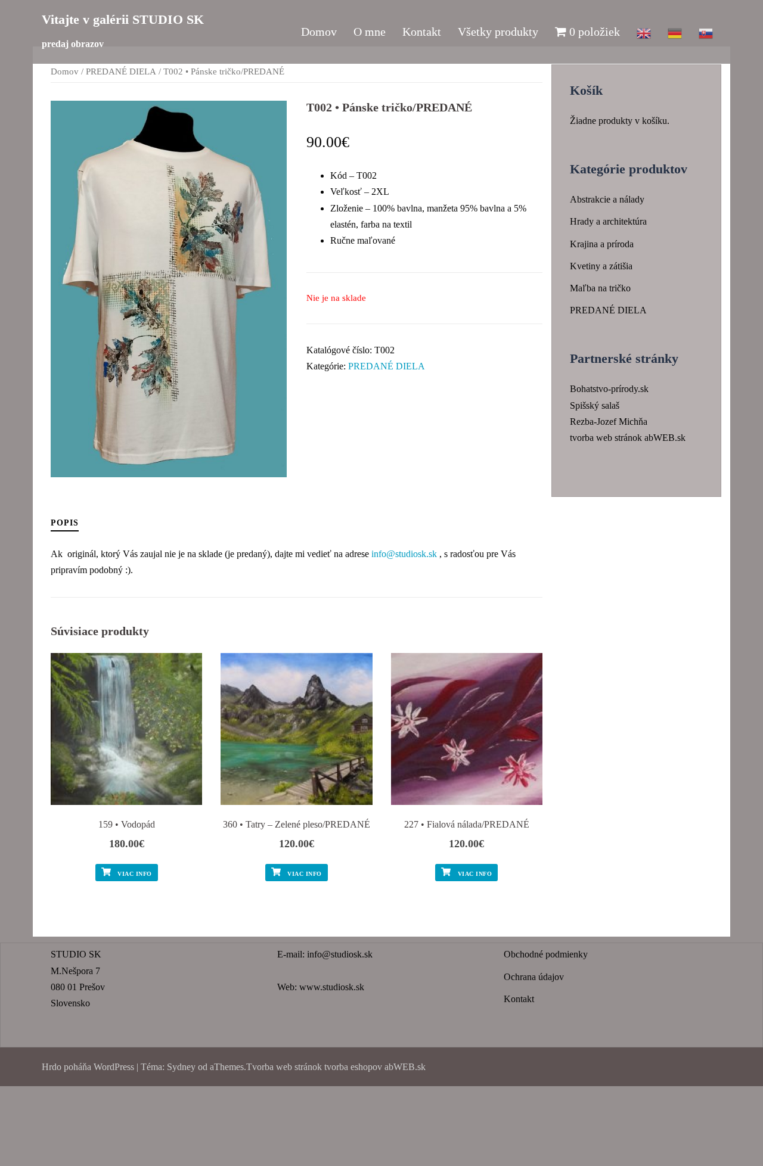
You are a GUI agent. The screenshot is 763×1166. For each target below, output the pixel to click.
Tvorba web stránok (284, 1067)
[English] (644, 31)
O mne (369, 31)
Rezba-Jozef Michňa (608, 421)
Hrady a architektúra (608, 221)
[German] (675, 31)
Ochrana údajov (534, 977)
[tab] (65, 522)
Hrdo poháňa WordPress (88, 1067)
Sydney (181, 1067)
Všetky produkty (498, 31)
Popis (65, 522)
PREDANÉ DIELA (121, 71)
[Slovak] (706, 31)
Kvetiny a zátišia (601, 266)
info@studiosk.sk (404, 554)
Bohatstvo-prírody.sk (609, 389)
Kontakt (421, 31)
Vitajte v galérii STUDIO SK (123, 19)
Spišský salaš (594, 405)
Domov (319, 31)
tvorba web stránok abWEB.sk (628, 438)
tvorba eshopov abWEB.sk (374, 1067)
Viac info (134, 873)
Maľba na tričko (600, 288)
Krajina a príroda (602, 244)
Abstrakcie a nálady (607, 199)
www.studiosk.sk (331, 987)
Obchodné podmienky (546, 954)
